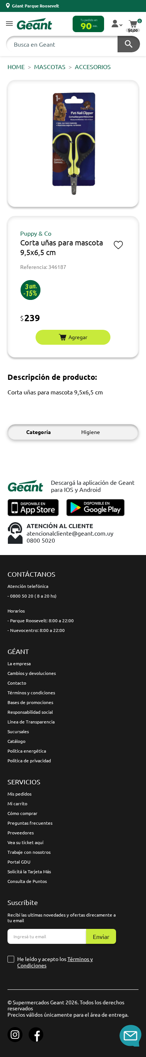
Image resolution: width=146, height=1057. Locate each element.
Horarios (16, 610)
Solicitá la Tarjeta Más (29, 871)
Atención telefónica (27, 586)
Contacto (16, 683)
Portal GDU (18, 861)
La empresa (19, 663)
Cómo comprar (22, 813)
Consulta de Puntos (27, 881)
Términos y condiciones (31, 692)
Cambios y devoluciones (31, 673)
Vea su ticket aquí (25, 842)
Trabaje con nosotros (29, 852)
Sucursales (18, 731)
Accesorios (93, 66)
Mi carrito (17, 803)
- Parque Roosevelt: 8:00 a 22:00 (40, 620)
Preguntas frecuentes (29, 823)
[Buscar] (129, 44)
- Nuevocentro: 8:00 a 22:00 (36, 630)
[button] (9, 24)
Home (16, 66)
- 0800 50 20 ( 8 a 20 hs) (32, 595)
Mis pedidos (19, 793)
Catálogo (16, 741)
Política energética (26, 750)
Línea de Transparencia (31, 721)
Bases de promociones (30, 702)
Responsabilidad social (30, 712)
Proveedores (20, 832)
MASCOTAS (50, 66)
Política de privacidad (29, 760)
